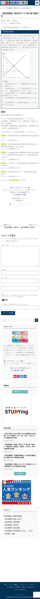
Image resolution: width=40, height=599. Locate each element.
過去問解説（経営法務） (13, 527)
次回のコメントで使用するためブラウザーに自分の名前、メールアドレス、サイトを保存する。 (20, 295)
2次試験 (7, 533)
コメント (5, 245)
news (13, 533)
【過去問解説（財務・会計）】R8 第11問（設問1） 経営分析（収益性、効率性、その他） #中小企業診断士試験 (19, 446)
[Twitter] (21, 376)
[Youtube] (14, 376)
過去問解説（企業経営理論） (13, 516)
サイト (3, 285)
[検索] (36, 320)
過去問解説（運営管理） (13, 522)
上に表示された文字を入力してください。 (15, 304)
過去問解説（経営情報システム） (16, 530)
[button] (37, 2)
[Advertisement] (20, 560)
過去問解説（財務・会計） (13, 519)
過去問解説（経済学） (15, 23)
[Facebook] (25, 376)
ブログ (30, 530)
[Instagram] (18, 376)
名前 (3, 270)
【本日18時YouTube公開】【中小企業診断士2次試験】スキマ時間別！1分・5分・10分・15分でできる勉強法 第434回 (20, 436)
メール (4, 277)
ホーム (2, 8)
